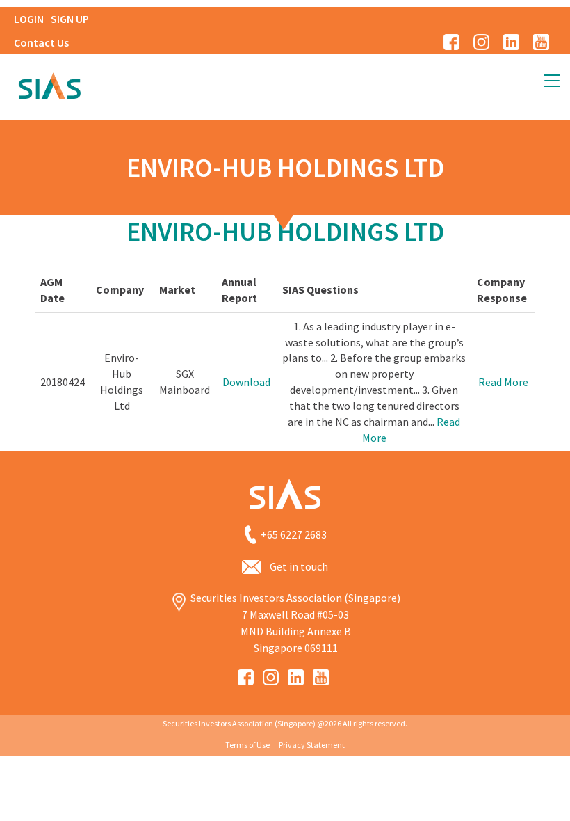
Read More (503, 382)
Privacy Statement (312, 745)
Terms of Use (247, 745)
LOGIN (29, 19)
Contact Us (41, 42)
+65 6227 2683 (294, 535)
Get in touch (299, 566)
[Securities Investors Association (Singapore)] (49, 84)
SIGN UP (70, 19)
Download (246, 382)
